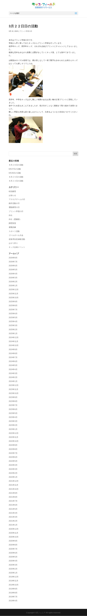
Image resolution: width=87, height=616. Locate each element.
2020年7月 (13, 549)
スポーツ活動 (14, 231)
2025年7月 (13, 310)
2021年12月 (13, 481)
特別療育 (12, 191)
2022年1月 (13, 477)
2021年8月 (13, 497)
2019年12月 (13, 577)
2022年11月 (13, 437)
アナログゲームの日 (17, 199)
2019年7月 (13, 597)
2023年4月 (13, 417)
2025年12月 (13, 289)
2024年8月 (13, 353)
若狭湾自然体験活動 (17, 239)
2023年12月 (13, 385)
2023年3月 (13, 421)
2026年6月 (13, 266)
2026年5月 (13, 270)
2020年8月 (13, 545)
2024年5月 (13, 365)
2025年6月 (13, 314)
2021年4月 (13, 513)
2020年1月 (13, 573)
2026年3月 (13, 278)
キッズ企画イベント (17, 247)
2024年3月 (13, 373)
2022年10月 (13, 441)
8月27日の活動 (15, 169)
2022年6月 (13, 457)
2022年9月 (13, 445)
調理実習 (12, 223)
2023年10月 (13, 393)
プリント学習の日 (25, 31)
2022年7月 (13, 453)
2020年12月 (13, 529)
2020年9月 (13, 541)
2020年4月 (13, 561)
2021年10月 (13, 489)
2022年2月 (13, 473)
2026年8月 (13, 258)
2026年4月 (13, 274)
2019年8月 (13, 593)
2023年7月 (13, 405)
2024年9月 (13, 349)
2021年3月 (13, 517)
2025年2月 (13, 329)
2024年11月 (13, 341)
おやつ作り (13, 243)
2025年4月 (13, 321)
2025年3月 (13, 325)
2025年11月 (13, 294)
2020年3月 (13, 565)
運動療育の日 (14, 207)
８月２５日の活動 (16, 177)
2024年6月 (13, 361)
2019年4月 (13, 601)
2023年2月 (13, 425)
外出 (10, 215)
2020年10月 (13, 537)
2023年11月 (13, 389)
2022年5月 (13, 461)
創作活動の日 (14, 203)
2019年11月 (13, 581)
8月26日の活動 (15, 173)
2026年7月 (13, 262)
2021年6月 (13, 505)
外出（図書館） (15, 219)
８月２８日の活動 (16, 165)
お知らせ (12, 195)
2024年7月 (13, 357)
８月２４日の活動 (16, 181)
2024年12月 (13, 337)
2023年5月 (13, 413)
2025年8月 (13, 305)
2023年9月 (13, 397)
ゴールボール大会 (16, 235)
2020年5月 (13, 557)
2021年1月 (13, 525)
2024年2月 (13, 377)
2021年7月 (13, 501)
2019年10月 (13, 585)
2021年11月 (13, 485)
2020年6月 (13, 553)
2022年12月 (13, 433)
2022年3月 (13, 469)
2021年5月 (13, 509)
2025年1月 (13, 333)
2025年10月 (13, 298)
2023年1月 (13, 429)
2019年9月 (13, 589)
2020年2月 (13, 569)
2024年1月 (13, 381)
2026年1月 (13, 286)
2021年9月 (13, 493)
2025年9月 (13, 302)
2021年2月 (13, 521)
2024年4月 (13, 369)
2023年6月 (13, 409)
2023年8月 (13, 401)
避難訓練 (12, 227)
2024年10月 (13, 345)
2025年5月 (13, 317)
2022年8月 (13, 449)
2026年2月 (13, 282)
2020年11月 (13, 533)
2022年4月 (13, 465)
